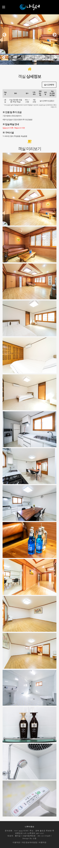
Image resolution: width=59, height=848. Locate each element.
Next (54, 35)
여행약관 (42, 842)
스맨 (34, 838)
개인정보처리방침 (29, 842)
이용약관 (16, 842)
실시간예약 (49, 85)
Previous (4, 35)
